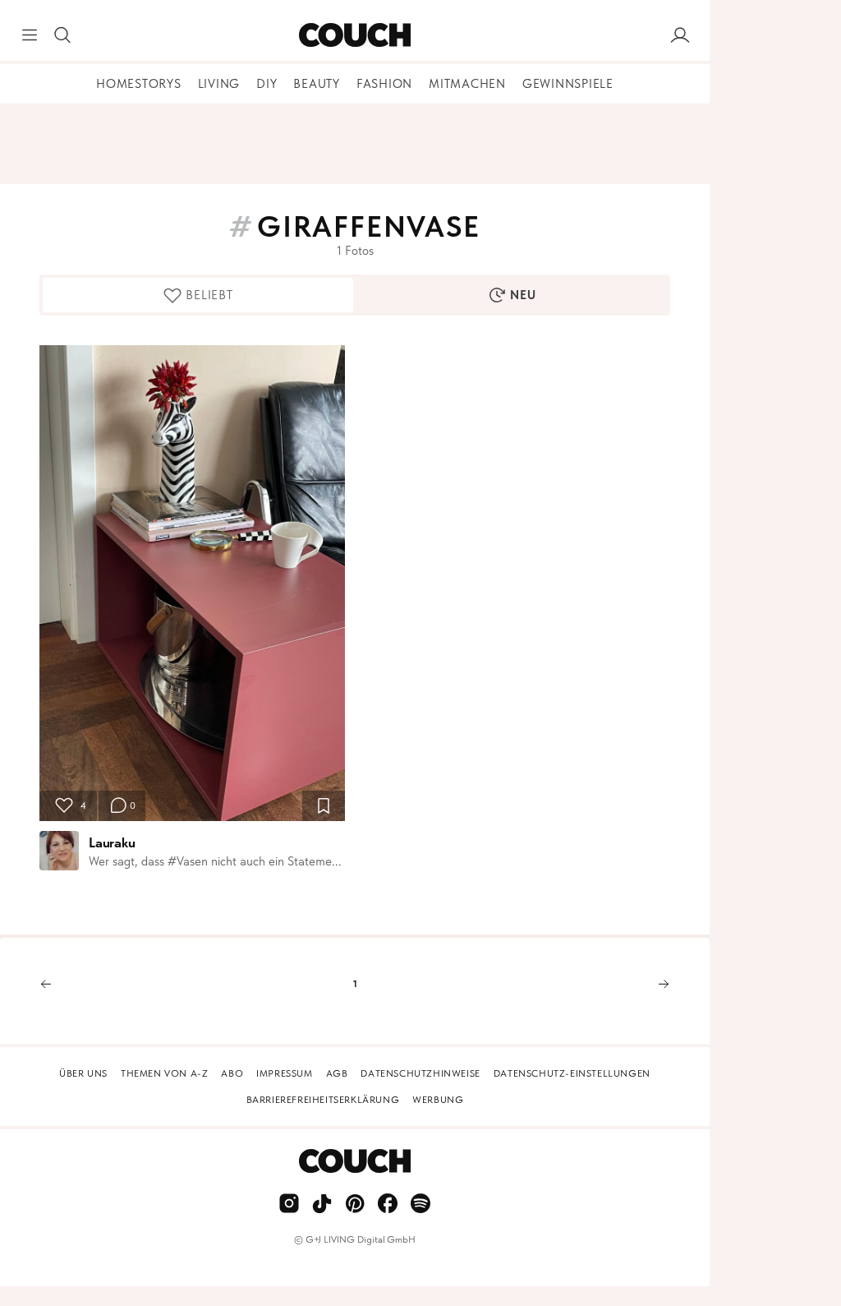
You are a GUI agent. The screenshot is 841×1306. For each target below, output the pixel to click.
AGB (337, 1073)
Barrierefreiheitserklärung (323, 1099)
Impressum (284, 1073)
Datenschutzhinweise (420, 1073)
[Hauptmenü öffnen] (29, 35)
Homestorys (139, 83)
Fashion (384, 83)
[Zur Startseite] (354, 35)
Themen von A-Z (164, 1073)
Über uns (83, 1073)
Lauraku (112, 842)
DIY (266, 83)
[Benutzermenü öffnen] (680, 35)
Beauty (316, 83)
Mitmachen (467, 83)
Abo (232, 1073)
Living (219, 83)
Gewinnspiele (568, 83)
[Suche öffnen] (62, 35)
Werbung (437, 1099)
